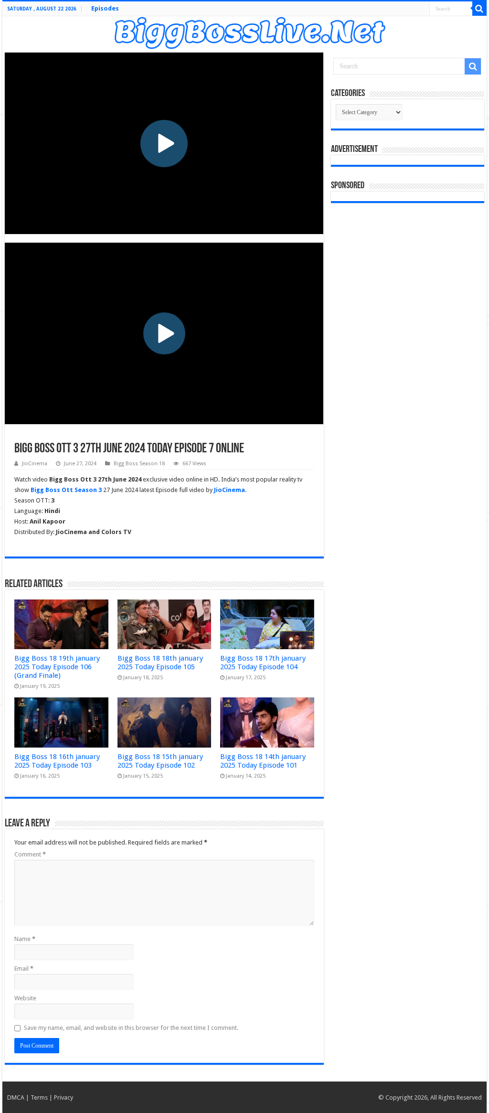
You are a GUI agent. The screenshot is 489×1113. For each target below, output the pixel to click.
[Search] (479, 8)
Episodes (105, 8)
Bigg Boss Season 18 (139, 463)
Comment (30, 854)
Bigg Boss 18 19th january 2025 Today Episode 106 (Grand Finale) (57, 667)
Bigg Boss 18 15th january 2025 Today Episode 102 (160, 761)
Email (23, 968)
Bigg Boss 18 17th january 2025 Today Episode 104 (263, 662)
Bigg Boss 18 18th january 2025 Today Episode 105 (160, 662)
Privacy (63, 1097)
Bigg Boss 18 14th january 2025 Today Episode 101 (263, 761)
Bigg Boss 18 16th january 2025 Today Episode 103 (57, 761)
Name (24, 938)
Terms (39, 1097)
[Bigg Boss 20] (244, 31)
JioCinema (34, 463)
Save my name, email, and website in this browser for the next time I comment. (131, 1027)
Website (25, 998)
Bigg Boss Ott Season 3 (66, 489)
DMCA (15, 1097)
